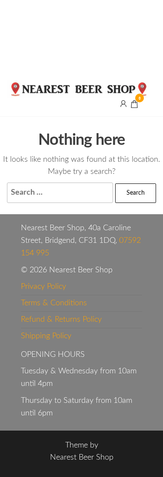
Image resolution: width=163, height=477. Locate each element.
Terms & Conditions (54, 303)
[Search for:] (60, 193)
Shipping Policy (46, 336)
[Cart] (134, 105)
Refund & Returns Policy (61, 319)
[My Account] (123, 103)
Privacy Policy (43, 287)
